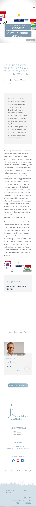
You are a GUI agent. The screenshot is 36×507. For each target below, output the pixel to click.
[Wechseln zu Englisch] (34, 7)
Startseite (28, 498)
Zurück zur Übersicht (18, 385)
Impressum (28, 503)
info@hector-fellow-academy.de (18, 448)
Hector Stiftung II (25, 471)
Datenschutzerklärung (22, 500)
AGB (17, 503)
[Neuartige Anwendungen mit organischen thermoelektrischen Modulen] (18, 272)
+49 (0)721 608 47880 (18, 446)
